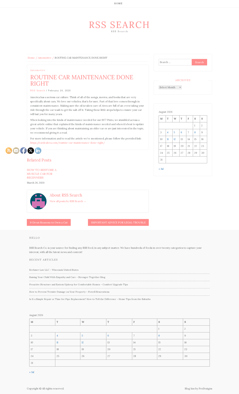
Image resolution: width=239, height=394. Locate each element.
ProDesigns (205, 388)
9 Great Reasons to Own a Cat (49, 222)
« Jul (161, 168)
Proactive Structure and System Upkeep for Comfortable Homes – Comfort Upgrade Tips (78, 284)
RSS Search (119, 24)
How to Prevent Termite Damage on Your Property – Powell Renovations (69, 291)
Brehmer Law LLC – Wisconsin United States (54, 269)
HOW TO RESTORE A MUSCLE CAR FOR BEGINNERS (41, 173)
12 (175, 139)
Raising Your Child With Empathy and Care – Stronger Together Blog (67, 277)
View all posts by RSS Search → (68, 201)
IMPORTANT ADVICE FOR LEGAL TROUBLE (118, 222)
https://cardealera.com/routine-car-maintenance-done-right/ (67, 142)
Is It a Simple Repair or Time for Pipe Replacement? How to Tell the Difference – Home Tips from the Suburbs (90, 299)
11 (168, 139)
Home (118, 3)
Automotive (37, 70)
